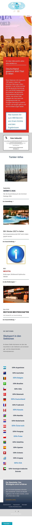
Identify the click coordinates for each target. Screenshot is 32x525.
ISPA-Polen (18, 436)
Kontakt (24, 504)
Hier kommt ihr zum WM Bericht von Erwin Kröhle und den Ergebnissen (15, 121)
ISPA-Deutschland (18, 399)
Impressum (16, 504)
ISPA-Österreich (18, 426)
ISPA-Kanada (18, 410)
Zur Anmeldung (7, 201)
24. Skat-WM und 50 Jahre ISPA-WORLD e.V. (15, 62)
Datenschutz (7, 504)
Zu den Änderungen (9, 282)
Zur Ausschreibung (8, 241)
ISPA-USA (18, 463)
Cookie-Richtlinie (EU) (15, 506)
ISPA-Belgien (18, 378)
